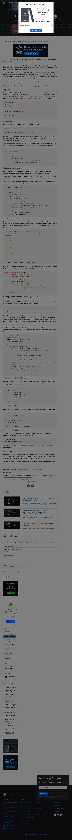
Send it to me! (36, 30)
